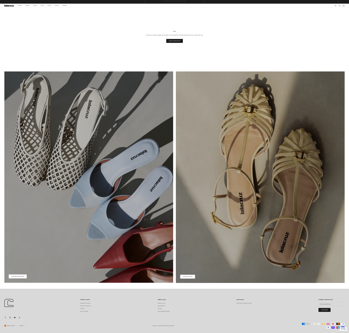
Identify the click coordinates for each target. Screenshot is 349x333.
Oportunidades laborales (164, 311)
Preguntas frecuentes (85, 303)
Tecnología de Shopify (168, 325)
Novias (42, 5)
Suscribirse (324, 310)
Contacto (82, 308)
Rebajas (27, 5)
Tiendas (160, 308)
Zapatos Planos (187, 276)
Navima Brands (161, 306)
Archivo (57, 5)
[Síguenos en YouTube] (15, 317)
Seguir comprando (174, 41)
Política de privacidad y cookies (244, 303)
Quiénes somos (161, 303)
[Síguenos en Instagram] (10, 317)
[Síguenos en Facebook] (5, 317)
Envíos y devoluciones (85, 306)
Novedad (20, 5)
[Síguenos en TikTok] (19, 317)
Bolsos (49, 5)
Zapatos (35, 5)
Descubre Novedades (17, 276)
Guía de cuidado (84, 311)
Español (21, 325)
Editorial (65, 5)
